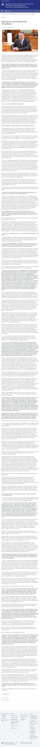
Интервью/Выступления (25, 14)
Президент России (13, 715)
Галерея (32, 14)
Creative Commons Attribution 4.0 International (26, 743)
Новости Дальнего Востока (14, 14)
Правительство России (14, 717)
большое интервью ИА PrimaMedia (26, 56)
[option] (20, 41)
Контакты (3, 17)
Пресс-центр (8, 11)
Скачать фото (37, 52)
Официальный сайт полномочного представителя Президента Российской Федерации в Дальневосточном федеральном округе (19, 5)
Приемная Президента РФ (24, 714)
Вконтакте (6, 697)
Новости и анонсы (4, 14)
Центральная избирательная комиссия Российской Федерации (15, 722)
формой (36, 718)
